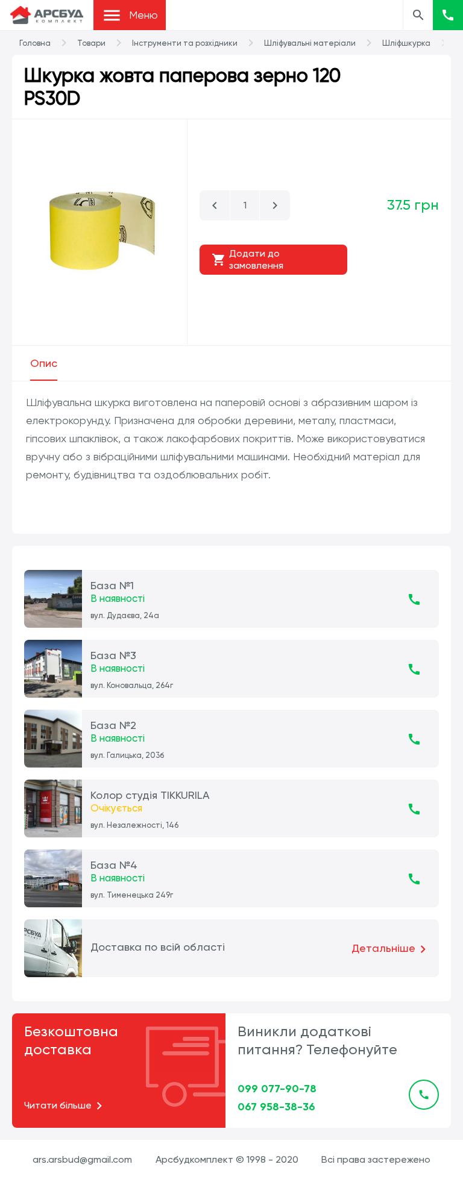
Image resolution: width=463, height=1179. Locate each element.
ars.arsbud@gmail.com (82, 1159)
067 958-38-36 (276, 1106)
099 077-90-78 (277, 1088)
